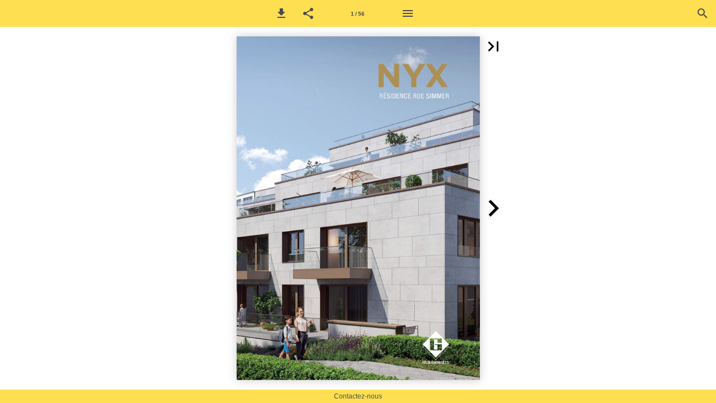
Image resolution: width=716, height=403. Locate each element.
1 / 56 (358, 14)
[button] (281, 13)
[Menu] (407, 13)
